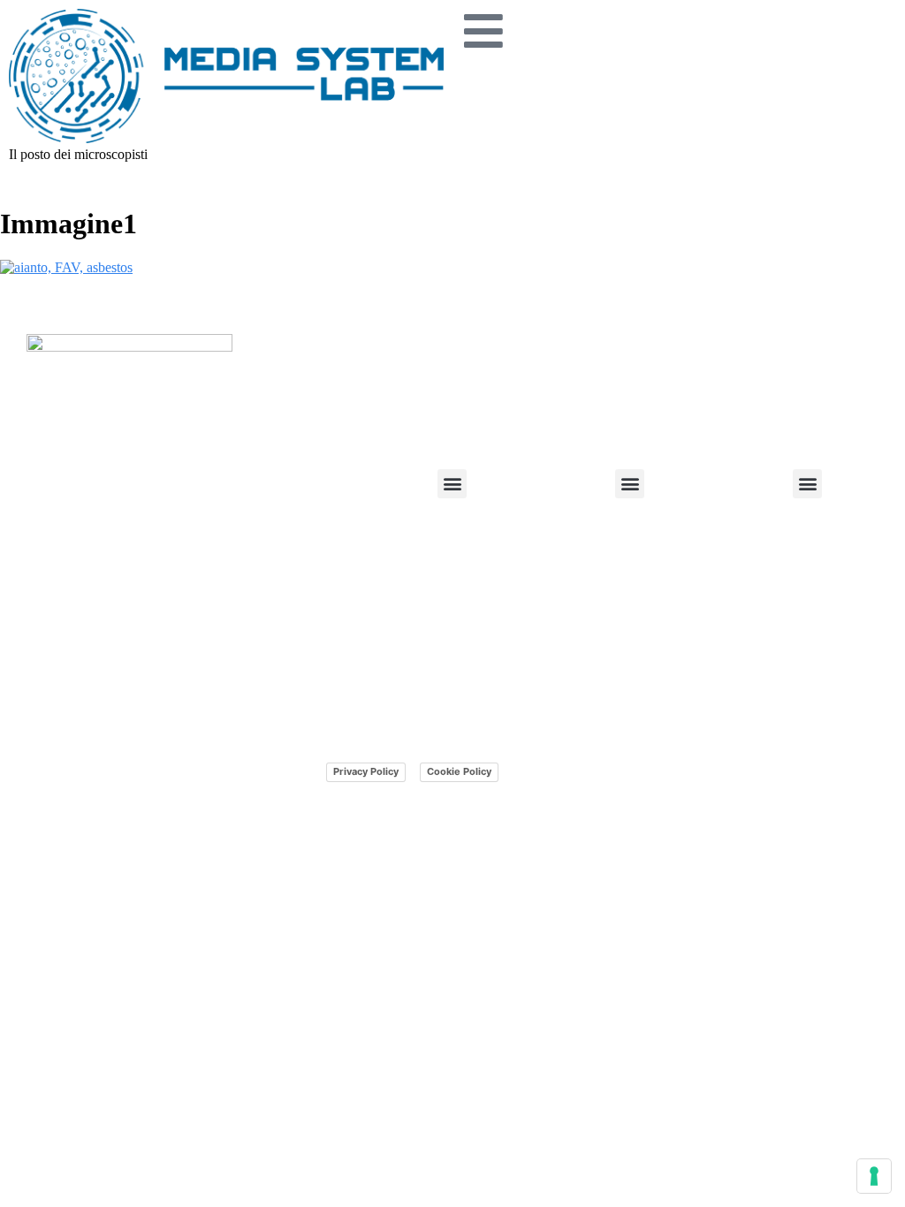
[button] (452, 483)
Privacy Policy (366, 771)
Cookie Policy (459, 771)
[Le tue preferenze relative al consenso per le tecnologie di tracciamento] (874, 1176)
